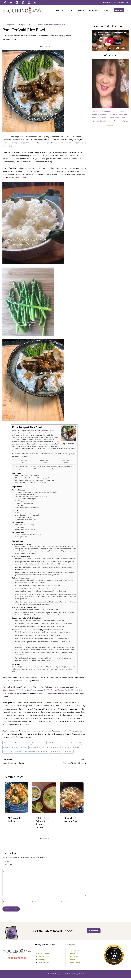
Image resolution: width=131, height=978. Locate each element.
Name (6, 901)
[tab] (40, 838)
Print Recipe (69, 443)
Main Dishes (75, 963)
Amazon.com (46, 693)
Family (19, 25)
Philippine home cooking (51, 747)
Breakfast (74, 954)
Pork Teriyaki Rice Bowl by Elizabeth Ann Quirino (31, 751)
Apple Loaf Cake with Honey (74, 761)
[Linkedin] (29, 2)
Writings (41, 960)
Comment (7, 871)
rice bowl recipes (56, 751)
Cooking (5, 25)
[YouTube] (35, 2)
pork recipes (7, 751)
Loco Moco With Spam (121, 2)
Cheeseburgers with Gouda (13, 761)
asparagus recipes (38, 743)
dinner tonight (76, 743)
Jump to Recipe (44, 46)
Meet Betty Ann (44, 954)
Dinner (12, 25)
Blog (40, 951)
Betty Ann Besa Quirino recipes (57, 743)
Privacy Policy (78, 974)
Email (35, 901)
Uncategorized (49, 25)
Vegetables (60, 25)
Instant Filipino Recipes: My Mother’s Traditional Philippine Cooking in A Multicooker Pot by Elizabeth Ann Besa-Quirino (42, 690)
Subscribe (119, 10)
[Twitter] (10, 2)
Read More (110, 126)
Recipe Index (94, 10)
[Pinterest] (23, 2)
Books (70, 10)
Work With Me (43, 963)
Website (64, 901)
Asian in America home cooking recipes (16, 743)
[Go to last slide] (8, 809)
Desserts (74, 957)
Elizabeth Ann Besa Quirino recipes (15, 747)
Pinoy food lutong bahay (70, 747)
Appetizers (74, 951)
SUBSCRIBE (93, 931)
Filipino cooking (34, 747)
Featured (26, 25)
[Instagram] (17, 2)
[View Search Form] (127, 10)
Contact (107, 10)
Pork (40, 25)
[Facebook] (4, 2)
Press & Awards (44, 957)
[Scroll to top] (126, 970)
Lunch (34, 25)
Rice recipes (68, 751)
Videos (81, 10)
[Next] (80, 809)
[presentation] (16, 797)
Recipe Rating (8, 861)
